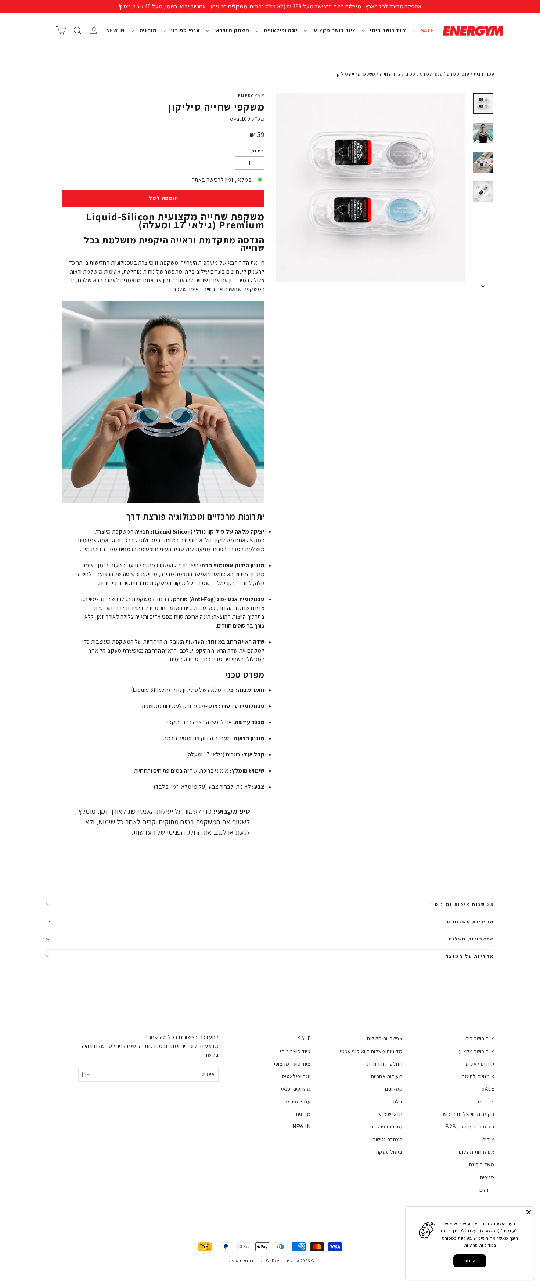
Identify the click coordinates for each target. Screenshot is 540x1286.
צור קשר (485, 1101)
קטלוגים (393, 1088)
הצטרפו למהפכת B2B (469, 1126)
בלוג (397, 1101)
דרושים (486, 1189)
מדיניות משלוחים (470, 921)
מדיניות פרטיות (386, 1126)
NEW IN (115, 30)
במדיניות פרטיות (480, 1245)
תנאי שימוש (390, 1113)
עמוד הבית (484, 74)
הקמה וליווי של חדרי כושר (467, 1113)
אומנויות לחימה (478, 1076)
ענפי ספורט (184, 30)
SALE (427, 30)
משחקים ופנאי (231, 30)
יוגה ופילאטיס (280, 30)
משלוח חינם (481, 1164)
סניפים (487, 1177)
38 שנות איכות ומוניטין (462, 904)
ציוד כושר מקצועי (333, 30)
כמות (257, 151)
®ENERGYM (251, 95)
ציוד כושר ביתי (387, 30)
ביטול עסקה (389, 1151)
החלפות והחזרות (384, 1063)
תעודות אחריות (386, 1076)
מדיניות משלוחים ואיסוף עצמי (371, 1051)
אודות (488, 1139)
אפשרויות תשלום (471, 939)
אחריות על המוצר (470, 956)
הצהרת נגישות (387, 1139)
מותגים (147, 30)
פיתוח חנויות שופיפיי (244, 1260)
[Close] (528, 1212)
